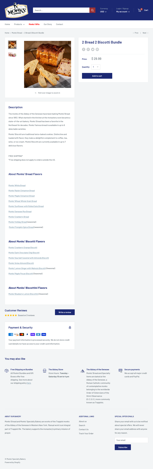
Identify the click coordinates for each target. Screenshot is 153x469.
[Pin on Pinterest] (88, 49)
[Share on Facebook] (83, 49)
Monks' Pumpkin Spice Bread (21, 227)
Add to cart (97, 75)
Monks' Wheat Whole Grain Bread (22, 201)
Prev (136, 33)
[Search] (92, 10)
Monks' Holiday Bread (17, 222)
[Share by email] (97, 49)
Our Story (48, 24)
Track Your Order (86, 433)
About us (83, 421)
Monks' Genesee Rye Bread (19, 211)
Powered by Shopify (12, 462)
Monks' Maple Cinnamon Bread (21, 196)
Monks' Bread (17, 33)
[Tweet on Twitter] (92, 49)
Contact (59, 24)
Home (7, 24)
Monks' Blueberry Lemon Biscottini (23, 294)
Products (18, 24)
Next (144, 33)
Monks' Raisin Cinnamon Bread (21, 190)
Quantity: (86, 67)
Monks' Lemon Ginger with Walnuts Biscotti (27, 268)
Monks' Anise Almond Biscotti (21, 263)
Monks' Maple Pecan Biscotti (20, 273)
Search (82, 425)
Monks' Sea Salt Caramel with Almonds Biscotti (28, 258)
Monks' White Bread (16, 185)
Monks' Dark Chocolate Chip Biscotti (23, 252)
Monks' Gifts (34, 24)
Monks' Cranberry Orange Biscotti (22, 247)
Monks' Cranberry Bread (18, 216)
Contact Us (83, 429)
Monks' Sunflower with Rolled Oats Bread (26, 206)
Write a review (65, 312)
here (29, 383)
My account (122, 11)
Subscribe (122, 447)
